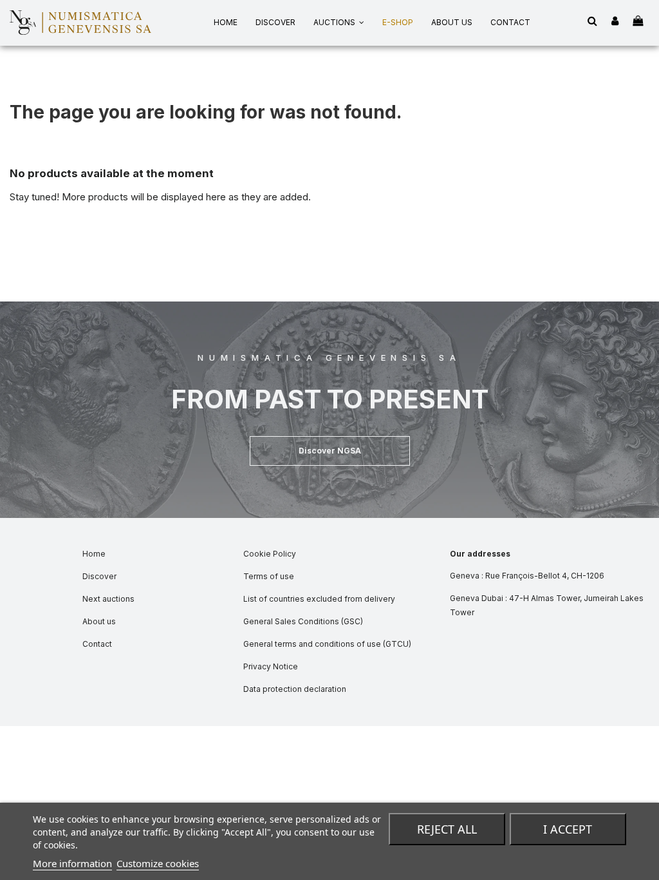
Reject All (447, 829)
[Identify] (615, 21)
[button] (330, 451)
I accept (567, 829)
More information (72, 863)
